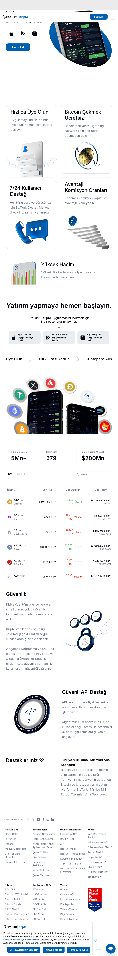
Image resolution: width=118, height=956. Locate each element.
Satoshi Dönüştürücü (17, 914)
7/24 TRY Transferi (71, 863)
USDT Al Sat (40, 894)
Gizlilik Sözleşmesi (43, 838)
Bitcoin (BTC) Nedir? (16, 894)
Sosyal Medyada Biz (13, 819)
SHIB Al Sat (39, 909)
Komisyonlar (67, 904)
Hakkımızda (11, 829)
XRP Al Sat (39, 899)
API (62, 843)
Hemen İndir (18, 47)
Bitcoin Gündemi (14, 904)
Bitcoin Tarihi (12, 899)
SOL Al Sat (39, 919)
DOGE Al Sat (40, 904)
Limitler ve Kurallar (70, 899)
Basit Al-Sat (67, 838)
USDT (21, 474)
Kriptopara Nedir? (97, 842)
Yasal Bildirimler (41, 870)
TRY (9, 474)
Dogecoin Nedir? (97, 862)
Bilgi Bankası (67, 914)
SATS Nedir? (12, 909)
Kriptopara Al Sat (43, 885)
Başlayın (98, 17)
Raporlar (9, 843)
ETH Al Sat (39, 889)
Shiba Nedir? (95, 867)
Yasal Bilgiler (40, 829)
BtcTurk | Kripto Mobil (72, 853)
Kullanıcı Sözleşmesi (44, 834)
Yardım (64, 885)
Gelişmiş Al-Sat (68, 834)
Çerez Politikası (41, 852)
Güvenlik (65, 889)
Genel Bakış (11, 834)
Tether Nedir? (95, 852)
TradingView (95, 876)
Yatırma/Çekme (68, 909)
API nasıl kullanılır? (98, 871)
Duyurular (10, 838)
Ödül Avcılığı (67, 894)
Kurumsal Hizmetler (71, 858)
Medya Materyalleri (15, 848)
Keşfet (91, 829)
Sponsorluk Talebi (15, 862)
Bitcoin (9, 885)
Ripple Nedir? (95, 857)
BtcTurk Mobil (68, 848)
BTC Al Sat (11, 889)
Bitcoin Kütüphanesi (16, 919)
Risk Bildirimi (39, 857)
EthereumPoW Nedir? (100, 847)
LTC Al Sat (39, 914)
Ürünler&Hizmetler (70, 829)
